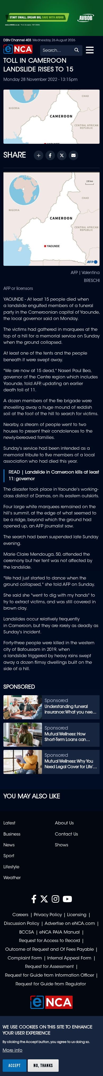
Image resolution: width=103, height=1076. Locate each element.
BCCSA (26, 932)
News (9, 845)
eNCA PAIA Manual (59, 932)
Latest (9, 823)
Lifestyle (11, 867)
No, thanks (43, 1065)
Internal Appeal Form (69, 958)
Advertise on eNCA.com (70, 924)
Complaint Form (25, 958)
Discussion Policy (21, 924)
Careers (20, 915)
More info (12, 1051)
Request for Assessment (49, 967)
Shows (61, 845)
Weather (12, 878)
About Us (64, 823)
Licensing (76, 915)
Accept (14, 1065)
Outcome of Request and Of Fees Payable (49, 950)
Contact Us (66, 834)
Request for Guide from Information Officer (49, 975)
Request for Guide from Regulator (51, 984)
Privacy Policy (48, 915)
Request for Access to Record (49, 941)
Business (11, 834)
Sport (8, 856)
